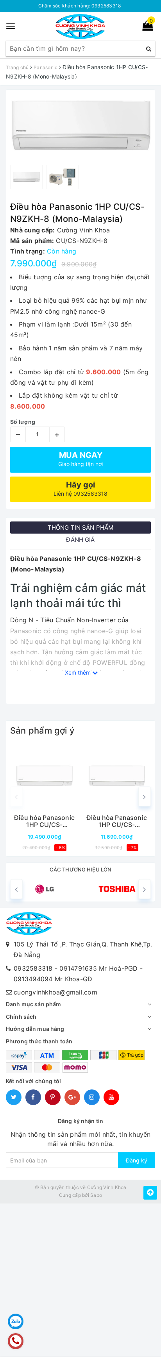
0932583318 (33, 968)
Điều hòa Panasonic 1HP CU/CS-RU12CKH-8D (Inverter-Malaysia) (116, 821)
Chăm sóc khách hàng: (79, 6)
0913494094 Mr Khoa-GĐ (53, 979)
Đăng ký (136, 1160)
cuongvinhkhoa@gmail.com (55, 992)
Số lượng (22, 421)
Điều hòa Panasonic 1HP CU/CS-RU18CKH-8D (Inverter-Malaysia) (44, 821)
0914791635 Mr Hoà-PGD (98, 968)
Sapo (96, 1195)
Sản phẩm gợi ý (42, 730)
